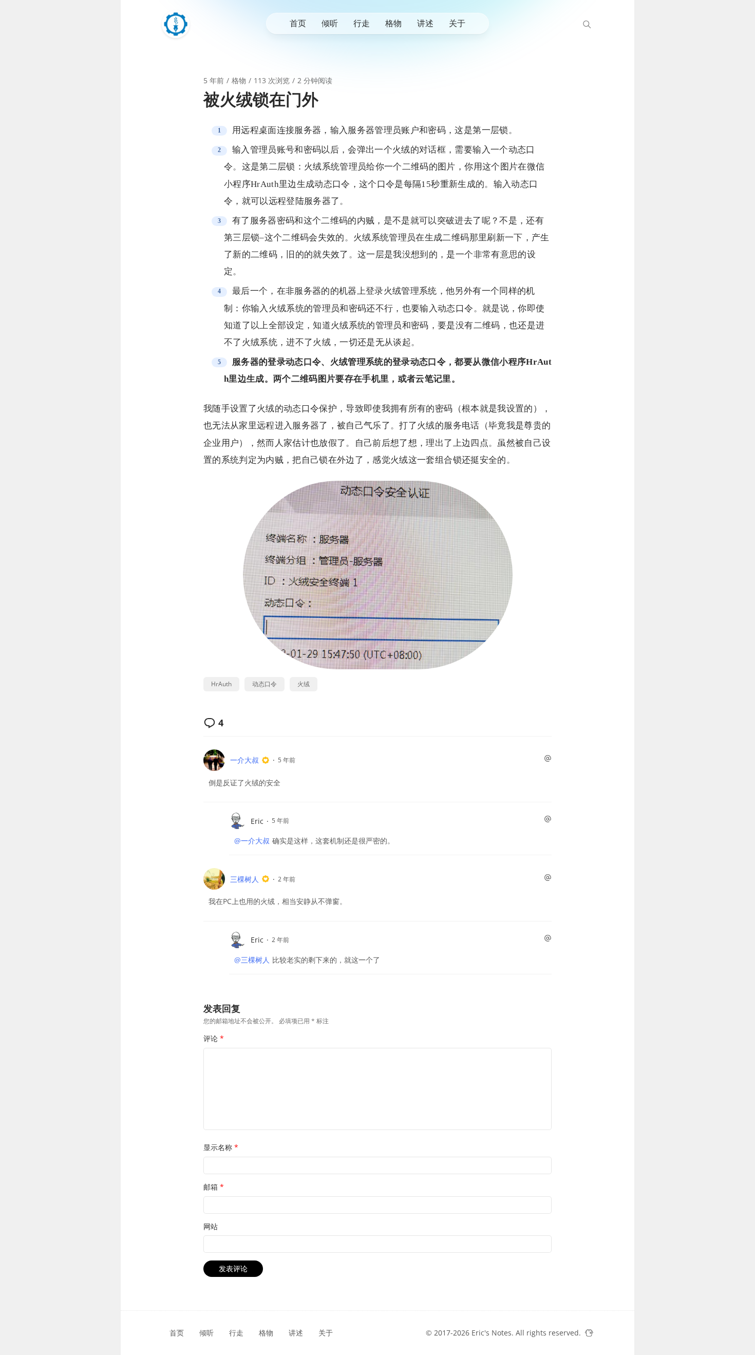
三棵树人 (244, 879)
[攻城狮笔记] (178, 24)
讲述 (425, 23)
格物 (393, 23)
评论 (213, 1038)
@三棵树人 (252, 960)
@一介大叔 (252, 840)
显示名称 (220, 1147)
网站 (210, 1226)
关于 (457, 23)
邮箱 (213, 1187)
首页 (298, 23)
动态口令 (264, 684)
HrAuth (221, 684)
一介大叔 (244, 760)
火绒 (303, 684)
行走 (361, 23)
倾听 (330, 23)
